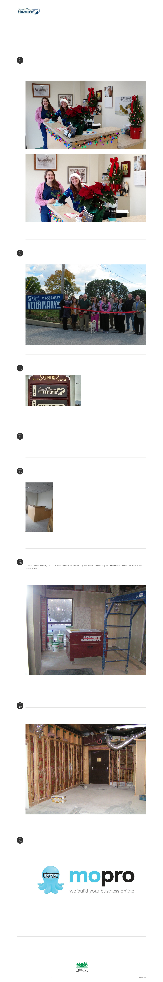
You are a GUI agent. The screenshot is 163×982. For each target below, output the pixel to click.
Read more (31, 235)
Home (51, 12)
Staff (79, 12)
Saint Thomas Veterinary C (79, 942)
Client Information (92, 12)
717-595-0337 (139, 12)
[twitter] (53, 977)
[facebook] (51, 977)
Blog (105, 12)
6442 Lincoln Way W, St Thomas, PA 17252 (82, 946)
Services (71, 12)
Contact (126, 12)
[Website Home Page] (28, 12)
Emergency (60, 12)
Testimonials (115, 12)
